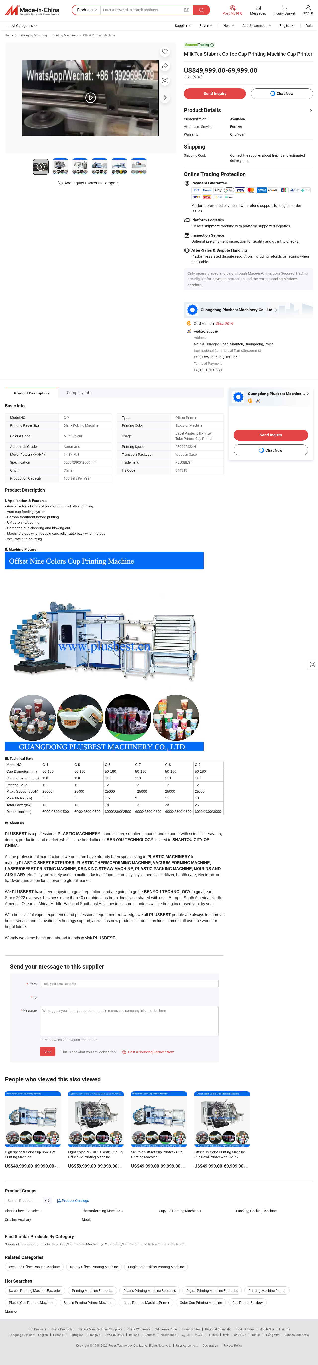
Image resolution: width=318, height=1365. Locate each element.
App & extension (254, 25)
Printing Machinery (65, 35)
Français (94, 1335)
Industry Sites (191, 1329)
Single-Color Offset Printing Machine (156, 1266)
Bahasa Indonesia (297, 1335)
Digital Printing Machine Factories (212, 1290)
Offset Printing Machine (99, 35)
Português (76, 1335)
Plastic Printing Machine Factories (149, 1290)
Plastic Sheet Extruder (22, 1210)
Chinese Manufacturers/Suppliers (100, 1329)
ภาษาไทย (240, 1335)
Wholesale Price (166, 1329)
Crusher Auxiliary (18, 1219)
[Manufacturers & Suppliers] (32, 10)
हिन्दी (226, 1335)
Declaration (210, 1345)
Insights (284, 1329)
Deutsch (150, 1335)
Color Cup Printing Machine (201, 1302)
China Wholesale (138, 1329)
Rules (310, 25)
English (43, 1335)
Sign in (308, 13)
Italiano (134, 1335)
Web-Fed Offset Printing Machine (34, 1266)
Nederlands (168, 1335)
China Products (61, 1329)
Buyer (203, 25)
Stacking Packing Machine (256, 1210)
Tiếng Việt (272, 1335)
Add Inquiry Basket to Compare (91, 183)
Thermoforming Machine (101, 1210)
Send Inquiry (215, 93)
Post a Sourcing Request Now (148, 1052)
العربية (185, 1335)
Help (226, 25)
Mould (87, 1219)
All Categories (22, 25)
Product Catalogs (75, 1200)
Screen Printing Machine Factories (35, 1290)
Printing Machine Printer (267, 1290)
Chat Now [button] (285, 93)
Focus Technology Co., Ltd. (126, 1345)
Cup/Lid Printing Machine (178, 1210)
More (9, 1311)
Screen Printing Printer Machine (88, 1302)
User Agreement (187, 1345)
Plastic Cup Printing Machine (31, 1302)
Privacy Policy (232, 1345)
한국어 (199, 1335)
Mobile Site (266, 1329)
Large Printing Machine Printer (145, 1302)
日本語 (213, 1335)
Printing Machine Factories (92, 1290)
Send (47, 1051)
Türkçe (256, 1335)
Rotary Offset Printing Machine (94, 1266)
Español (58, 1335)
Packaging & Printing (33, 35)
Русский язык (114, 1335)
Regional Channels (217, 1329)
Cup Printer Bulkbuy (247, 1302)
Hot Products (37, 1329)
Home (9, 35)
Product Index (245, 1329)
